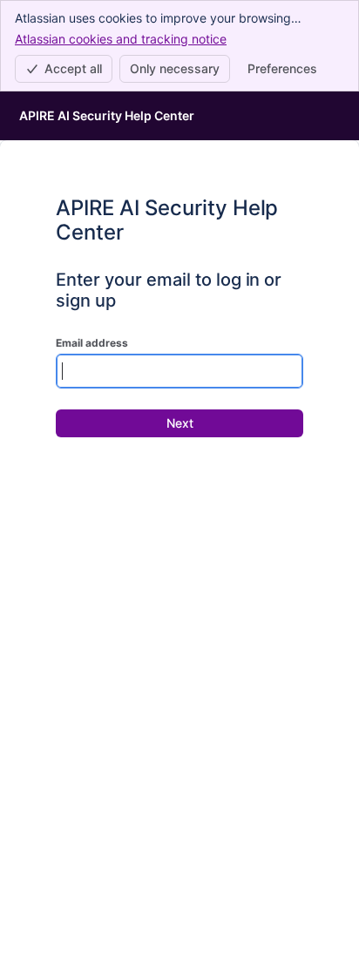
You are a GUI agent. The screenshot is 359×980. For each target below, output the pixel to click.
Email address (92, 342)
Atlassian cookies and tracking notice (121, 38)
